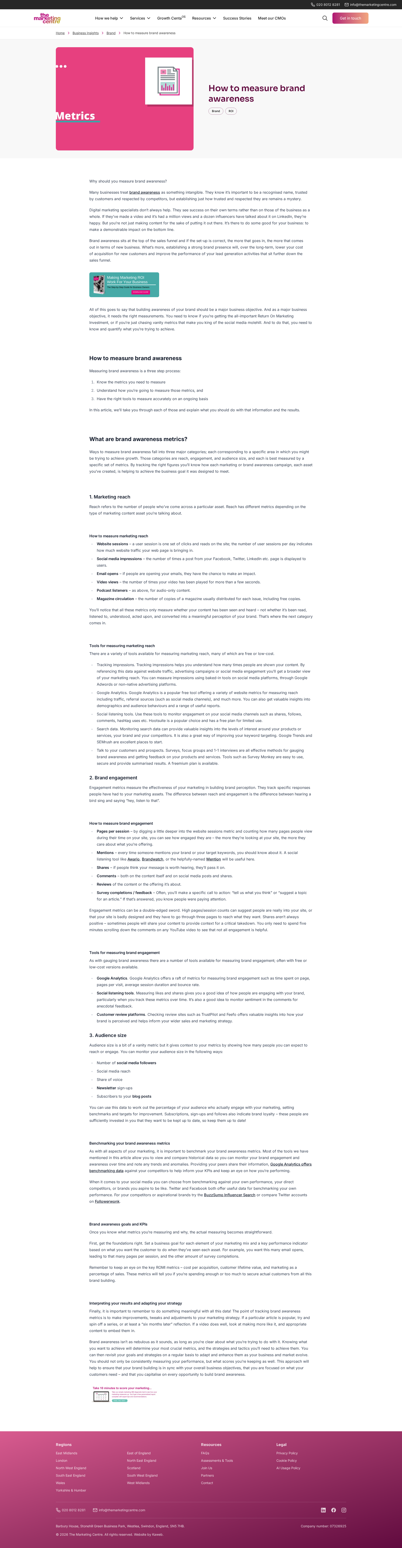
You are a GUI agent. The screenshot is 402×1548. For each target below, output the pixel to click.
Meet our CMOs (272, 18)
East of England (139, 1453)
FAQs (205, 1453)
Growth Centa (171, 17)
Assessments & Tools (217, 1460)
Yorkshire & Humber (71, 1490)
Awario (133, 859)
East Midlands (66, 1453)
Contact (207, 1483)
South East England (70, 1475)
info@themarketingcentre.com (122, 1510)
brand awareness (144, 192)
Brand (111, 33)
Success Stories (237, 18)
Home (60, 33)
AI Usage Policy (288, 1468)
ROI (231, 111)
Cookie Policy (286, 1460)
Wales (60, 1483)
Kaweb (157, 1534)
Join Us (206, 1468)
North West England (71, 1468)
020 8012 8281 (328, 5)
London (61, 1460)
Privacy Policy (287, 1453)
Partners (207, 1475)
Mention (213, 859)
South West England (142, 1475)
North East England (141, 1460)
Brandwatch (152, 859)
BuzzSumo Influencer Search (229, 1195)
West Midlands (138, 1483)
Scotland (134, 1468)
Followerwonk (107, 1201)
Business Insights (86, 33)
